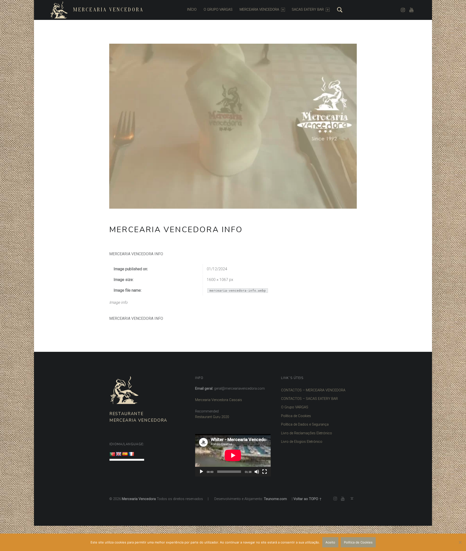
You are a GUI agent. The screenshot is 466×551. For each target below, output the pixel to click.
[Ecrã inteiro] (264, 471)
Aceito (330, 542)
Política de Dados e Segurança (305, 424)
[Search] (340, 9)
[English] (119, 454)
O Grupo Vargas (218, 10)
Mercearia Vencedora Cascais (218, 400)
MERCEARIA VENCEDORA (259, 10)
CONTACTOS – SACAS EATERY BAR (309, 399)
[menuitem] (192, 9)
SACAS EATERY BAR (308, 10)
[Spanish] (125, 454)
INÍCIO (192, 10)
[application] (233, 455)
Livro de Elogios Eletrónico (301, 442)
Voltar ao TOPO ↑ (307, 499)
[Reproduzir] (201, 471)
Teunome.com (275, 499)
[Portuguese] (112, 454)
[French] (131, 454)
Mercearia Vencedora (108, 10)
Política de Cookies (296, 416)
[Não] (460, 542)
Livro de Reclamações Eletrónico (306, 433)
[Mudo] (256, 471)
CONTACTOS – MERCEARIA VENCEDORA (313, 390)
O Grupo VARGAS (294, 407)
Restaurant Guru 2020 (212, 417)
